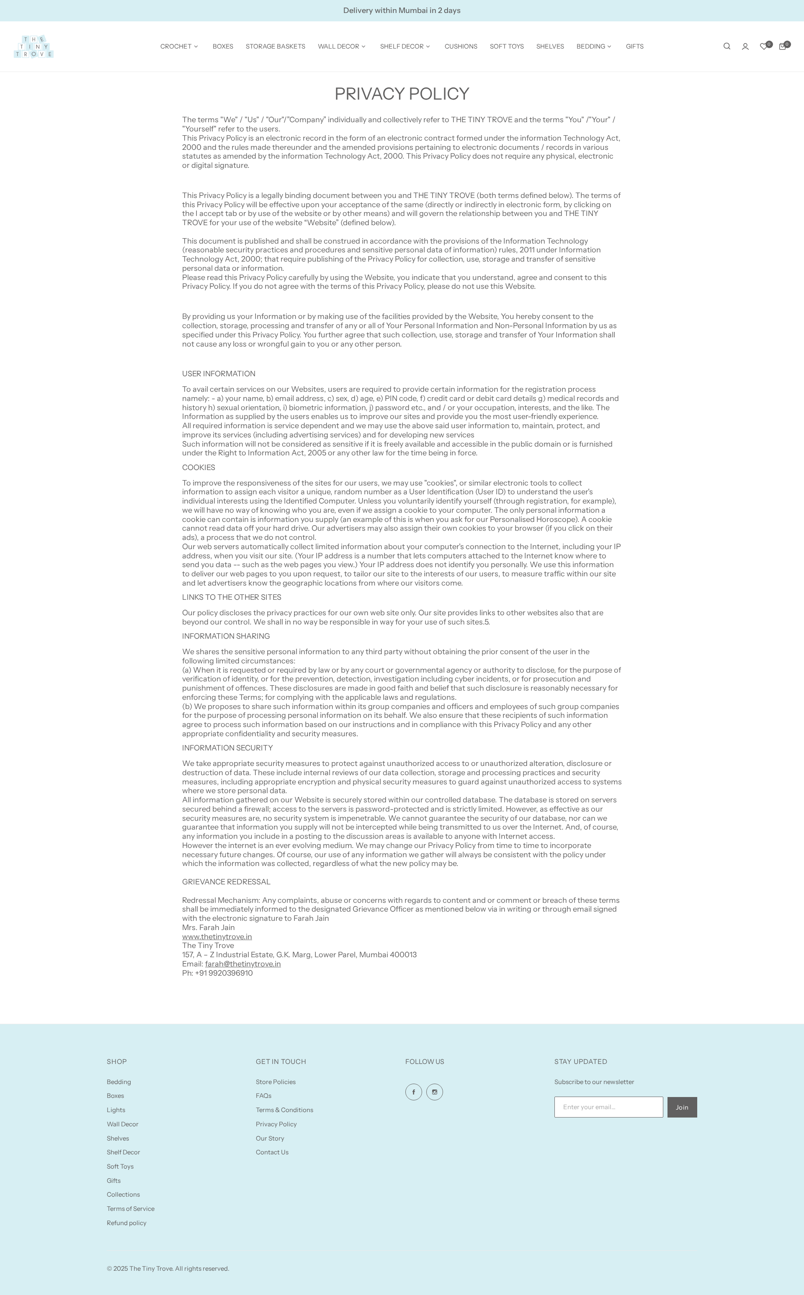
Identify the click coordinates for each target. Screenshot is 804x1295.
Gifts (114, 1181)
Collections (123, 1194)
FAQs (263, 1096)
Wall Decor (123, 1124)
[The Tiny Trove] (33, 46)
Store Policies (276, 1082)
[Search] (727, 46)
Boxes (115, 1096)
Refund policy (127, 1223)
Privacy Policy (276, 1124)
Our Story (270, 1138)
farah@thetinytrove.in (243, 964)
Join (682, 1107)
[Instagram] (434, 1092)
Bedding (119, 1082)
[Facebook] (413, 1092)
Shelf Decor (123, 1152)
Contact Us (272, 1152)
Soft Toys (120, 1166)
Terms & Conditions (284, 1110)
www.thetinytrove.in (217, 936)
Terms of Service (131, 1209)
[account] (745, 46)
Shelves (118, 1138)
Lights (116, 1110)
